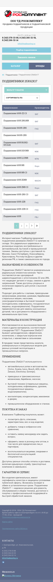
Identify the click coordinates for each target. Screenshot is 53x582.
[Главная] (3, 74)
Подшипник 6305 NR (14, 165)
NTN (37, 159)
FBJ (36, 217)
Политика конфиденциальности (16, 517)
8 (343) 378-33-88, (10, 37)
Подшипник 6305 (12, 216)
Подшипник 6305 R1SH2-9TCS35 (16, 143)
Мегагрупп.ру (8, 571)
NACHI (38, 181)
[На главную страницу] (26, 14)
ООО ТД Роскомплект (26, 21)
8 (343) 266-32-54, (28, 37)
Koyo (37, 166)
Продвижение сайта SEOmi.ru (14, 529)
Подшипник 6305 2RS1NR (16, 120)
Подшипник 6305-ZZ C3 (15, 113)
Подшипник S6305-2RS (15, 128)
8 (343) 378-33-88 (9, 551)
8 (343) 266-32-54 (9, 553)
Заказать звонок (26, 57)
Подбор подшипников (26, 50)
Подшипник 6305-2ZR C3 (16, 209)
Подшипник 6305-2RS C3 (16, 194)
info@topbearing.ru (26, 44)
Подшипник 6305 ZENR (15, 179)
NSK (37, 151)
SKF (36, 114)
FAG (37, 129)
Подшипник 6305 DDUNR (16, 150)
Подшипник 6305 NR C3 (15, 172)
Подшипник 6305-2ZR (14, 201)
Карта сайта (7, 522)
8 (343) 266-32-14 (10, 40)
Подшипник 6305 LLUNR (16, 158)
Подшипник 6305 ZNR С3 (16, 187)
